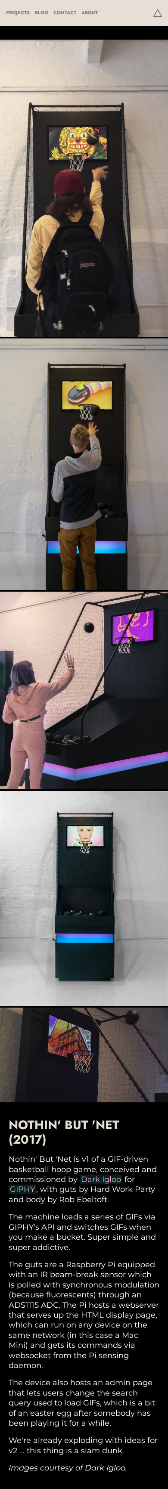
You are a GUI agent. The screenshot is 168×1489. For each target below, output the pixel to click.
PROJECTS (18, 12)
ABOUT (89, 12)
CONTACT (64, 12)
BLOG (41, 12)
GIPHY (22, 1189)
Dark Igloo (101, 1179)
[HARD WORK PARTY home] (157, 13)
